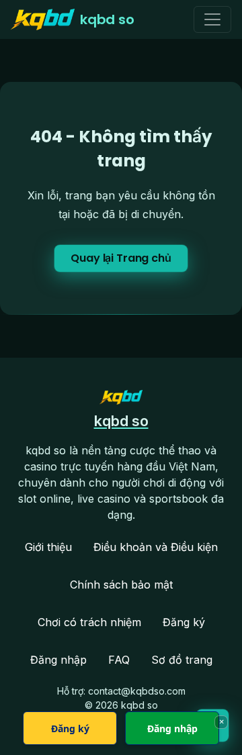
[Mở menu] (212, 19)
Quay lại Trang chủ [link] (121, 258)
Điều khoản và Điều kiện (155, 547)
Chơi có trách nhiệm (89, 622)
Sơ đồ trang (181, 659)
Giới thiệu (48, 547)
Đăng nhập (58, 659)
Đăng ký (184, 622)
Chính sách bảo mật (121, 584)
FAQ (119, 659)
